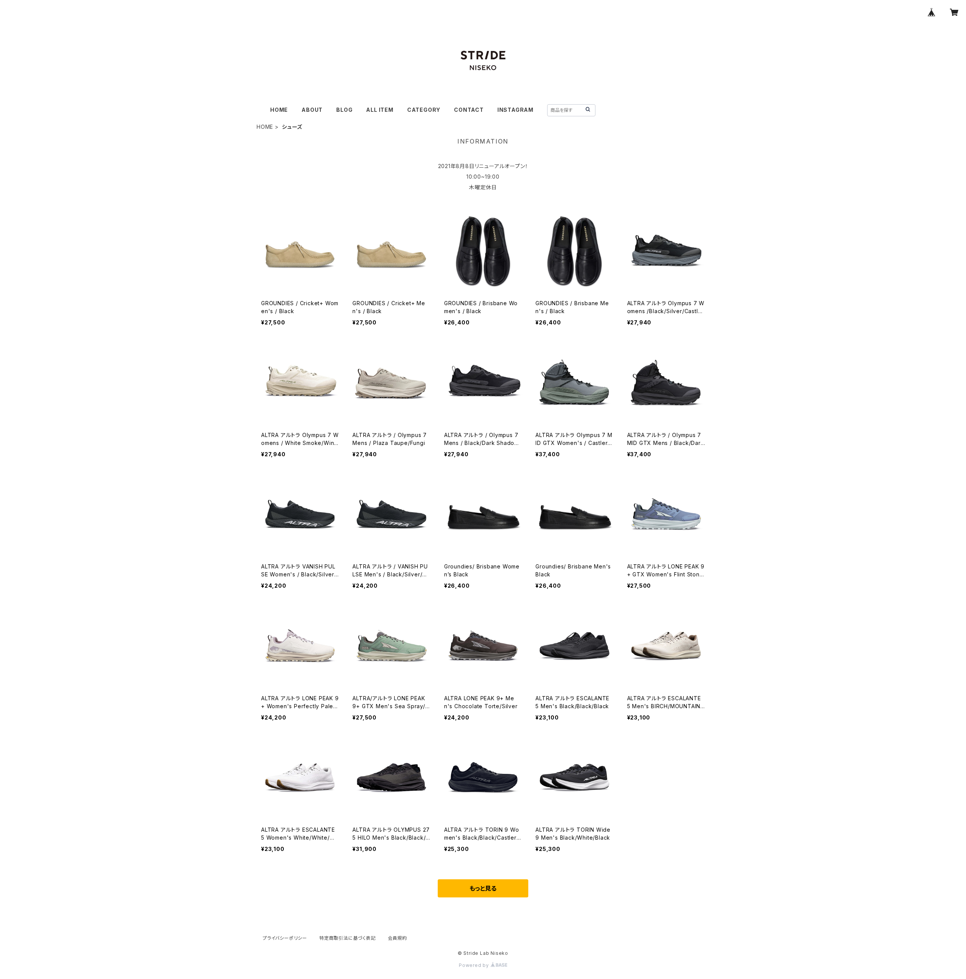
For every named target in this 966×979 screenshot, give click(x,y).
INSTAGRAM (515, 110)
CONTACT (469, 110)
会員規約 (397, 938)
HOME (279, 110)
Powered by (475, 965)
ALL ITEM (379, 110)
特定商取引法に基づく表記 (347, 938)
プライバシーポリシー (285, 938)
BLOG (344, 110)
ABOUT (312, 110)
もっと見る (483, 888)
